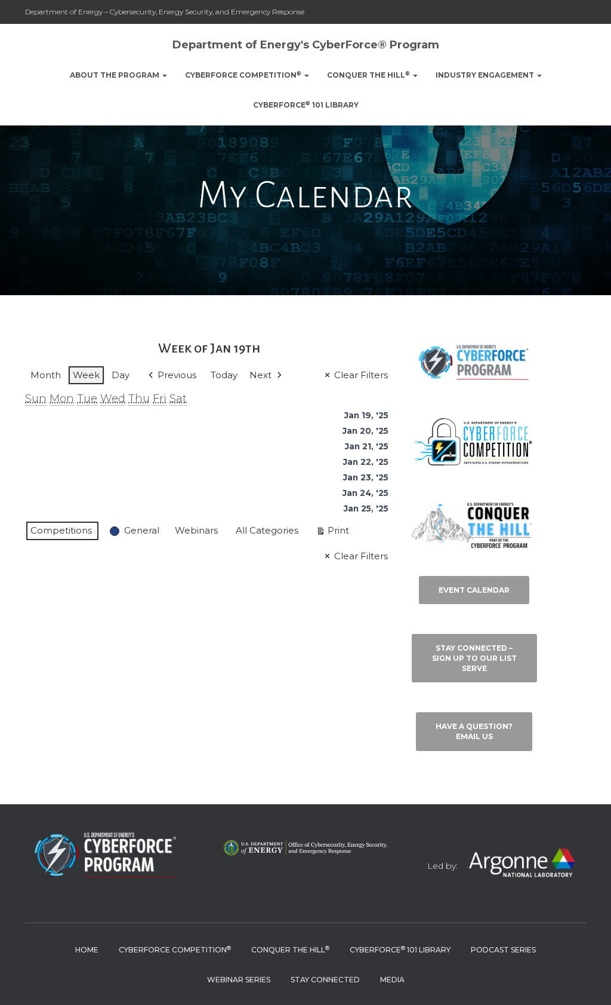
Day (120, 375)
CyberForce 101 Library (306, 105)
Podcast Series (503, 949)
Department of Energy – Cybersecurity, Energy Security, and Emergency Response (164, 11)
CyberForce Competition (243, 75)
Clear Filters (361, 375)
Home (86, 949)
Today (224, 375)
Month (45, 375)
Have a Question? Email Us (474, 731)
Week (86, 375)
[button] (164, 75)
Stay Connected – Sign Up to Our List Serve (474, 658)
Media (392, 979)
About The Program (115, 75)
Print (332, 533)
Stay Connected (325, 979)
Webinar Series (238, 979)
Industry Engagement (486, 75)
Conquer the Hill (368, 75)
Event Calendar (474, 590)
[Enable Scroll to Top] (587, 981)
